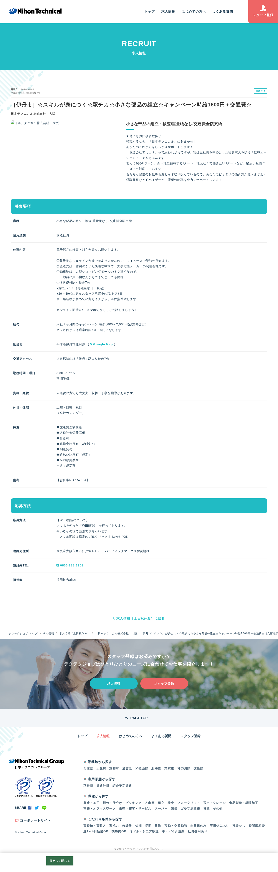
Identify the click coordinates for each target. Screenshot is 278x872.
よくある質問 (222, 11)
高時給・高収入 (94, 825)
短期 (138, 825)
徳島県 (198, 768)
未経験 (127, 825)
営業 (206, 808)
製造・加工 (91, 803)
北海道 (156, 768)
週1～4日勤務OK (95, 831)
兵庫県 (88, 768)
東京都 (169, 768)
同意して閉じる (60, 860)
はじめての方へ (194, 11)
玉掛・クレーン (214, 803)
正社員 (88, 785)
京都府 (114, 768)
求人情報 (168, 11)
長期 (148, 825)
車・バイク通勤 (173, 831)
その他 (218, 808)
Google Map (103, 344)
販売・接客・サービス (135, 808)
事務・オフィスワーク (99, 808)
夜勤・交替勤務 (175, 825)
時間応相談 (257, 825)
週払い (114, 825)
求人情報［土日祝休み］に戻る (140, 618)
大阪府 (101, 768)
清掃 (174, 808)
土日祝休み (198, 825)
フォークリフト (188, 803)
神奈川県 (183, 768)
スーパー (161, 808)
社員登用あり (197, 831)
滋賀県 (127, 768)
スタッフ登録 (263, 15)
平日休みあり (219, 825)
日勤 (158, 825)
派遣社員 (102, 785)
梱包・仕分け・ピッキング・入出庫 (129, 803)
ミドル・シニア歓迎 (144, 831)
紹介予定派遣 (122, 785)
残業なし (238, 825)
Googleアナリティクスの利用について (139, 848)
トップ (149, 11)
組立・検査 (166, 803)
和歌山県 (141, 768)
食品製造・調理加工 (243, 803)
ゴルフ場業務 (190, 808)
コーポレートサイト (35, 820)
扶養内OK (119, 831)
